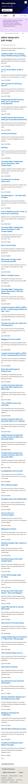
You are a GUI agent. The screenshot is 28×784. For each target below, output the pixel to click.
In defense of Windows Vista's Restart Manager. (12, 744)
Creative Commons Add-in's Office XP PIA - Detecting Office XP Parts (13, 354)
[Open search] (21, 15)
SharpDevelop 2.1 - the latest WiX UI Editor (13, 196)
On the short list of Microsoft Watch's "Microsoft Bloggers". (12, 592)
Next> (2, 758)
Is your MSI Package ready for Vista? (11, 576)
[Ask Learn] (23, 33)
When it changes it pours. (10, 275)
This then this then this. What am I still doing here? (14, 324)
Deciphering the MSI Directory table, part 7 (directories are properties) (12, 102)
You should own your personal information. (12, 682)
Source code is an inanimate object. (7, 514)
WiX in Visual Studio (8, 245)
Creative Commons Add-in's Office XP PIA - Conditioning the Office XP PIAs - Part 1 (14, 309)
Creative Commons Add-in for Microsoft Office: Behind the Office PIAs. (12, 387)
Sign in (25, 15)
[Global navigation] (1, 15)
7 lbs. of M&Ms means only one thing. (11, 404)
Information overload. (9, 667)
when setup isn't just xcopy (11, 33)
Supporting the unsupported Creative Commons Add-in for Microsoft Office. (12, 437)
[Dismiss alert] (26, 2)
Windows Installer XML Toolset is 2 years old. (14, 544)
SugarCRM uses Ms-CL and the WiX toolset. (12, 608)
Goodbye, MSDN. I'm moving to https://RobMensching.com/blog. (13, 55)
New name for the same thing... (13, 623)
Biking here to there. (9, 529)
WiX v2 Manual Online (9, 485)
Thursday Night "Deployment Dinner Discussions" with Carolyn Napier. (12, 229)
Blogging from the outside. (11, 339)
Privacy (9, 778)
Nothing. (4, 147)
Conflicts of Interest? (9, 133)
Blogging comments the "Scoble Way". (10, 714)
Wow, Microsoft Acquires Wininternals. (10, 370)
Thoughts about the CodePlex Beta (14, 499)
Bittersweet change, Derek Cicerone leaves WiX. (11, 260)
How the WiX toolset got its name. (13, 729)
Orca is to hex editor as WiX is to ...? (12, 71)
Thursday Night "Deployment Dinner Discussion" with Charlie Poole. (12, 163)
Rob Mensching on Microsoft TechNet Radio (11, 560)
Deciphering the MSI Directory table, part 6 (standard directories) (14, 118)
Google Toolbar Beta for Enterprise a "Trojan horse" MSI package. (14, 638)
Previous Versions (13, 775)
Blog (20, 775)
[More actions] (25, 33)
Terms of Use (19, 780)
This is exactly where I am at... (12, 653)
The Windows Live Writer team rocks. (10, 180)
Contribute (3, 778)
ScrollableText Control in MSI (12, 471)
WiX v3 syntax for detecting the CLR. (11, 85)
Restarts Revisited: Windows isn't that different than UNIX (13, 698)
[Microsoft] (14, 16)
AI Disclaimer (4, 775)
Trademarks (4, 782)
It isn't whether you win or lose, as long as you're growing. (14, 212)
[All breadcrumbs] (2, 33)
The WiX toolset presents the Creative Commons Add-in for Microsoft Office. (12, 455)
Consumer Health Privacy (7, 780)
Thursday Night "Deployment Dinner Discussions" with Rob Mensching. (12, 291)
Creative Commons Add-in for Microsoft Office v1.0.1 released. (13, 420)
